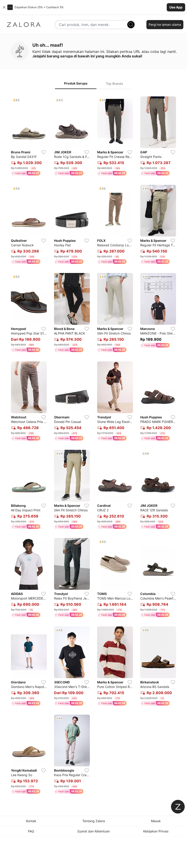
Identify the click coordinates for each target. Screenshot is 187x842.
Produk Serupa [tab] (75, 83)
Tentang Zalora (93, 821)
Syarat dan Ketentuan (93, 831)
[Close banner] (4, 7)
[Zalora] (24, 24)
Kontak (31, 821)
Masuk (156, 821)
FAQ (31, 831)
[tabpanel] (93, 446)
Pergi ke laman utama (165, 24)
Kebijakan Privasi (155, 831)
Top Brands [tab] (114, 83)
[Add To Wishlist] (43, 152)
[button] (93, 7)
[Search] (131, 24)
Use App (175, 7)
